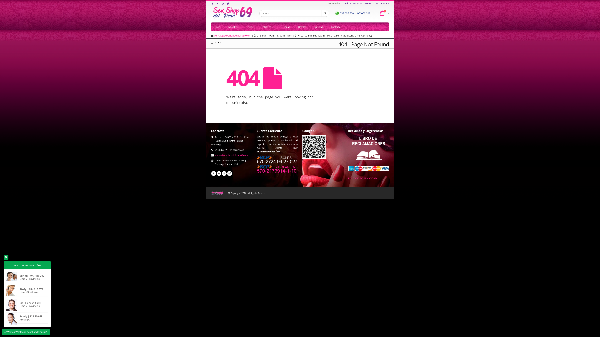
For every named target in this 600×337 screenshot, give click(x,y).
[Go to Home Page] (212, 42)
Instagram (224, 173)
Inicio (348, 3)
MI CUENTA (381, 3)
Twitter (219, 173)
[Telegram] (227, 3)
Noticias (318, 26)
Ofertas (302, 26)
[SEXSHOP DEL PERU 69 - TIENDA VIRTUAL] (233, 13)
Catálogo (266, 26)
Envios (250, 26)
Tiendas (285, 26)
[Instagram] (222, 3)
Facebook (213, 173)
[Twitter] (217, 3)
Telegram (229, 173)
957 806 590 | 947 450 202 (354, 13)
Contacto (369, 3)
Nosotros (357, 3)
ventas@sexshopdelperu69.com (232, 35)
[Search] (325, 13)
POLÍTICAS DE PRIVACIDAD (362, 178)
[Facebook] (212, 3)
